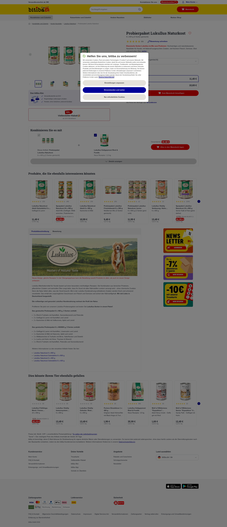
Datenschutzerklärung (106, 77)
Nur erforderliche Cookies (114, 97)
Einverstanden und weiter (114, 90)
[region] (114, 77)
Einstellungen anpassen (114, 83)
